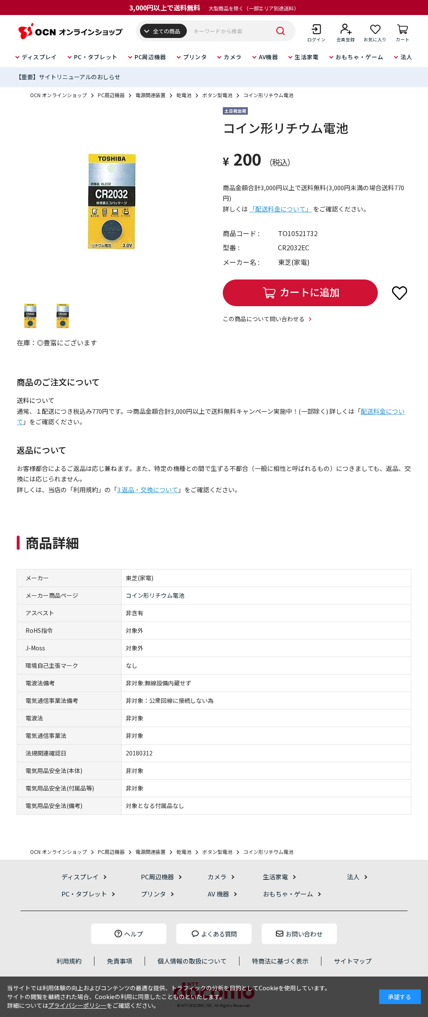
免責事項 (119, 961)
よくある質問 (219, 933)
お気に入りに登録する (399, 292)
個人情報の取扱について (192, 961)
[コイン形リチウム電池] (111, 201)
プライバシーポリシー (77, 1005)
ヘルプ (133, 933)
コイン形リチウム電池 (155, 595)
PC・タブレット (95, 57)
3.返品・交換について (147, 489)
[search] (280, 30)
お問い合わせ (303, 933)
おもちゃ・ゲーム (359, 57)
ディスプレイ (39, 57)
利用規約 (69, 961)
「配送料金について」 (280, 208)
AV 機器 (218, 893)
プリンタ (195, 57)
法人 (406, 57)
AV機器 (268, 57)
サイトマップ (353, 961)
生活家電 (306, 57)
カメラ (233, 57)
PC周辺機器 (150, 57)
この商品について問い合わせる (264, 319)
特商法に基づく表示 (280, 961)
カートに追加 (310, 291)
